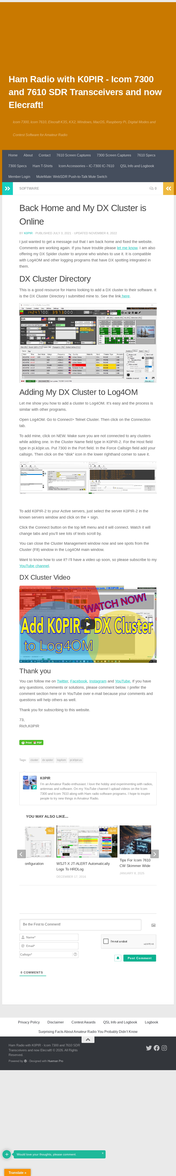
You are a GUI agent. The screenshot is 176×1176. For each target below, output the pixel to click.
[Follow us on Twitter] (149, 1048)
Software (29, 188)
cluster (34, 760)
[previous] (21, 854)
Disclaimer (55, 1022)
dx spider (47, 760)
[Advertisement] (88, 32)
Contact (44, 155)
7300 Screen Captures (114, 155)
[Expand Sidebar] (7, 188)
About (28, 155)
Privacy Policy (29, 1022)
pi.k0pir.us (76, 760)
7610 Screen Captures (73, 155)
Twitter (62, 681)
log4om (61, 760)
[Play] (88, 624)
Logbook (151, 1022)
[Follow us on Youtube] (141, 1048)
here (125, 296)
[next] (154, 854)
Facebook (78, 681)
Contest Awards (83, 1022)
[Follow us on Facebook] (157, 1048)
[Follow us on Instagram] (164, 1048)
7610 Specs (146, 155)
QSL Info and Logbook (137, 166)
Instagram (97, 681)
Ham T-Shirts (43, 166)
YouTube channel (34, 566)
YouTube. (123, 681)
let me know (127, 248)
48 (114, 830)
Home (13, 155)
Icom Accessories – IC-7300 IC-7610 (86, 166)
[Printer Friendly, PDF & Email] (31, 739)
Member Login (19, 176)
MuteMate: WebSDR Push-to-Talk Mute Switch (71, 176)
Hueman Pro (55, 1061)
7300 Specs (17, 166)
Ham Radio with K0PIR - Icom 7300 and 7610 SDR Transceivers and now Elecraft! (85, 92)
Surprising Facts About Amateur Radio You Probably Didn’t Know (88, 1032)
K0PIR (28, 233)
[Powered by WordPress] (25, 1061)
